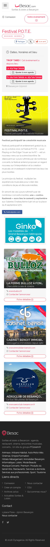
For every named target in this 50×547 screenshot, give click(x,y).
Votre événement (36, 17)
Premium (25, 466)
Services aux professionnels (15, 472)
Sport (33, 472)
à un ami (42, 42)
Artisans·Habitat (19, 452)
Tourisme (41, 472)
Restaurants (19, 469)
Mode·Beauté (29, 462)
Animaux (6, 452)
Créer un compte (12, 487)
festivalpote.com (13, 212)
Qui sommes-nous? (37, 491)
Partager (21, 42)
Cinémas (6, 456)
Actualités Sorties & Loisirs (13, 497)
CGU (29, 487)
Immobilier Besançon (34, 459)
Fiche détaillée (24, 299)
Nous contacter (35, 483)
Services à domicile (35, 469)
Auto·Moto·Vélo (35, 452)
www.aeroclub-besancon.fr (22, 404)
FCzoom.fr (35, 447)
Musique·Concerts (11, 466)
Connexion (10, 17)
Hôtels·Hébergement (12, 459)
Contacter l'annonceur (19, 294)
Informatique (8, 462)
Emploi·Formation (20, 456)
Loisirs (19, 462)
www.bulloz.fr (15, 291)
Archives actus (11, 491)
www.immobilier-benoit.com (22, 348)
